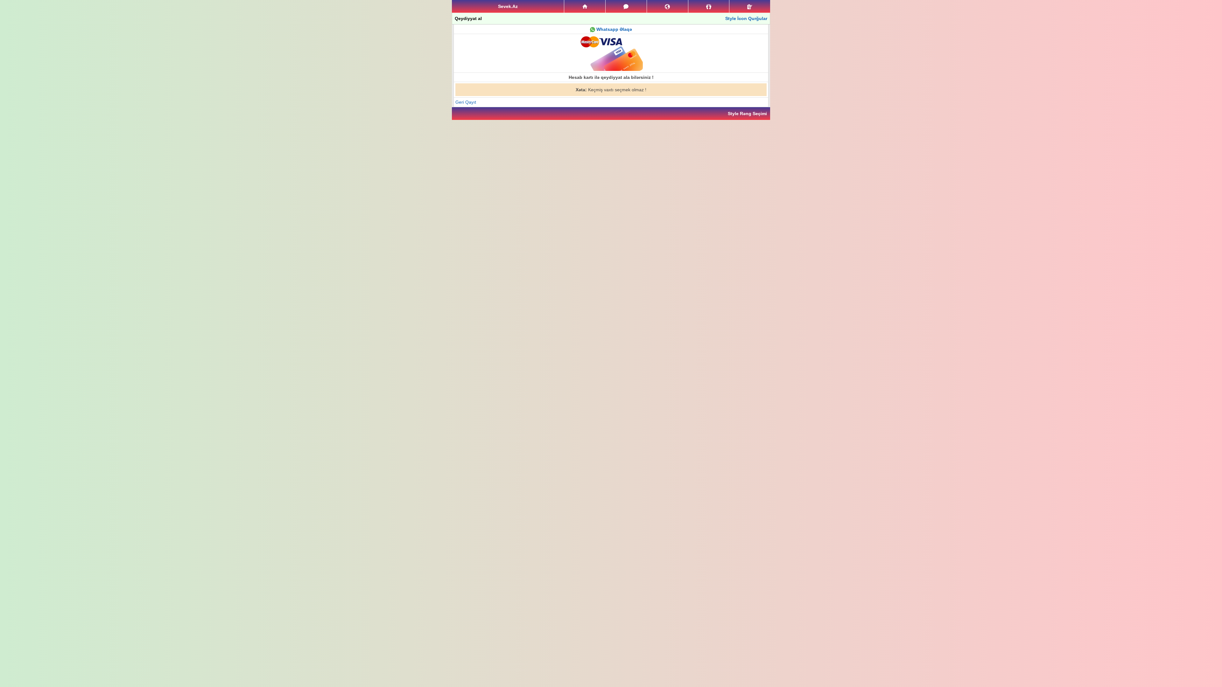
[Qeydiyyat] (749, 6)
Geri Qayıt (465, 102)
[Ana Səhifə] (584, 6)
